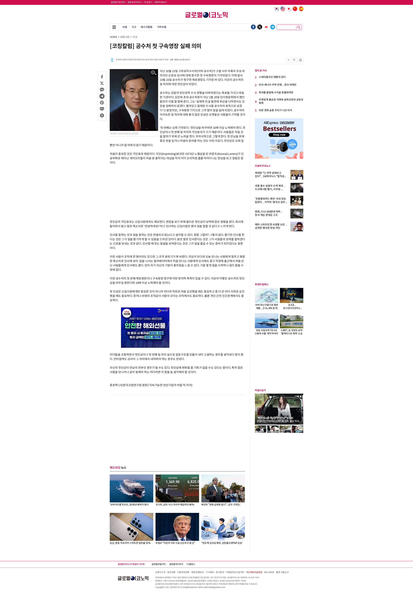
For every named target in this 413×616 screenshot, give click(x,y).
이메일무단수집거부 (235, 572)
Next (299, 409)
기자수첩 (161, 27)
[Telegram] (272, 27)
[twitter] (259, 27)
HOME (113, 37)
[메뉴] (114, 27)
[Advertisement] (177, 192)
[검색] (298, 27)
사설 (124, 27)
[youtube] (266, 27)
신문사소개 (160, 572)
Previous (259, 409)
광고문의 (220, 572)
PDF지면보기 (161, 2)
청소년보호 (269, 572)
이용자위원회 (183, 572)
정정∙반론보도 (197, 572)
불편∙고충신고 (282, 572)
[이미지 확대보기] (153, 72)
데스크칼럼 (146, 27)
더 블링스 (148, 2)
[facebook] (253, 27)
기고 (133, 27)
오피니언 (125, 37)
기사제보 (210, 572)
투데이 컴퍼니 (261, 284)
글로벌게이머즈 (134, 2)
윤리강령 (171, 572)
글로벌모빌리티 (118, 2)
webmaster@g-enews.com (214, 587)
